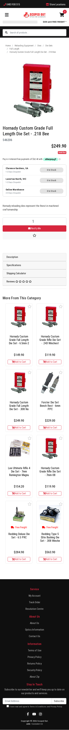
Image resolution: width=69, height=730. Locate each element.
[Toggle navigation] (7, 15)
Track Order (34, 602)
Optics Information (34, 629)
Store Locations (57, 4)
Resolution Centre (34, 608)
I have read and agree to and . (35, 706)
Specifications (14, 265)
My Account (35, 595)
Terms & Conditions (38, 706)
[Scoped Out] (34, 14)
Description (12, 257)
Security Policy (34, 670)
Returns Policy (34, 663)
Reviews (11, 281)
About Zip (34, 676)
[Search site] (6, 32)
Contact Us (34, 636)
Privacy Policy (34, 657)
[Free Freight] (19, 514)
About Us (34, 623)
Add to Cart (20, 361)
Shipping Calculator (16, 273)
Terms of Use (34, 650)
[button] (29, 306)
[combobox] (38, 32)
